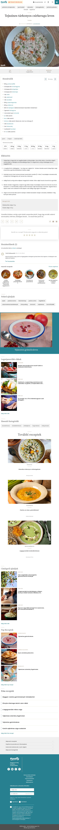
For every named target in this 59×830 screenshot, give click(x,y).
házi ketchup (22, 301)
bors (5, 118)
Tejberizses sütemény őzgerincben (28, 669)
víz (6, 132)
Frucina (29, 20)
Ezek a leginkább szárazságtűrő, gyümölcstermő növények (27, 575)
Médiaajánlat (29, 782)
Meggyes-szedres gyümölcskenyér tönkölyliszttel (19, 697)
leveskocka (10, 124)
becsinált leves (6, 425)
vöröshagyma (16, 86)
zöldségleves (27, 425)
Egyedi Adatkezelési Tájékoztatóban (20, 818)
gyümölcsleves (22, 633)
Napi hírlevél (15, 801)
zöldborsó (10, 105)
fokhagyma (12, 110)
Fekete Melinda (29, 516)
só (4, 116)
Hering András (29, 475)
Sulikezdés (20, 362)
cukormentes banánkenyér (10, 304)
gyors (3, 138)
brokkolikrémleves (16, 425)
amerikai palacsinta (23, 649)
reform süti (21, 666)
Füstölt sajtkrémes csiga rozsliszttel (14, 728)
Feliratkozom (29, 793)
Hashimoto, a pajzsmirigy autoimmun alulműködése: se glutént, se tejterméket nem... (31, 382)
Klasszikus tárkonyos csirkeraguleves (29, 469)
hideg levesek (45, 425)
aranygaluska (40, 7)
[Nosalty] (4, 2)
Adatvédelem (29, 777)
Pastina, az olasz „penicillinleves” (29, 510)
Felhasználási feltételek (29, 775)
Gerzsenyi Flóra (29, 557)
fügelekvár (42, 301)
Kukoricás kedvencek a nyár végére (16, 747)
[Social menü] (45, 2)
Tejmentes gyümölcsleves (25, 636)
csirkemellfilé (11, 84)
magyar (10, 138)
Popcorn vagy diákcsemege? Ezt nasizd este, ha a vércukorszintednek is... (31, 608)
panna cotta (32, 301)
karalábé (9, 100)
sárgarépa (15, 89)
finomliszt (13, 129)
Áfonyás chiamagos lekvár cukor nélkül (15, 703)
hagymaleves (36, 425)
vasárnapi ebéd (18, 138)
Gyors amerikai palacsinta (25, 653)
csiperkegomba (11, 102)
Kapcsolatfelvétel (29, 778)
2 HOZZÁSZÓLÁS (36, 23)
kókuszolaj (9, 126)
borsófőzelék (50, 304)
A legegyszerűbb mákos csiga (12, 709)
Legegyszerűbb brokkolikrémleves (29, 551)
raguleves (32, 9)
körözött (32, 304)
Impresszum (29, 780)
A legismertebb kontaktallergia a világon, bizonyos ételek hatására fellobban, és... (30, 592)
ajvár (3, 301)
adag (51, 79)
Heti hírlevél (23, 801)
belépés (14, 248)
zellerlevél (9, 97)
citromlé (16, 113)
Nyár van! (20, 379)
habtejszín (11, 108)
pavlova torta (12, 301)
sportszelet (21, 7)
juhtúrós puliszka (52, 7)
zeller (8, 94)
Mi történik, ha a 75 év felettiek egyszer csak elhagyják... (31, 399)
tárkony (6, 121)
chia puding (24, 304)
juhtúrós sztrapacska (8, 7)
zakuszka (30, 7)
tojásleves (41, 304)
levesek (26, 9)
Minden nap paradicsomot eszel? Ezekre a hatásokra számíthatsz (30, 366)
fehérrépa (15, 92)
